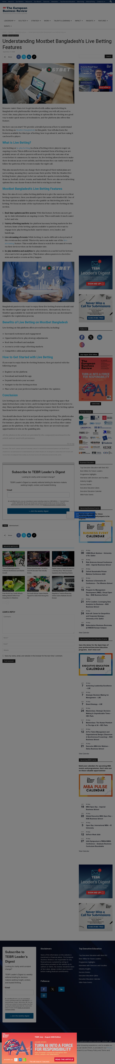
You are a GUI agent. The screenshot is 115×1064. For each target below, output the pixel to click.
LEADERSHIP (8, 21)
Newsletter (54, 1)
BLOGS (11, 32)
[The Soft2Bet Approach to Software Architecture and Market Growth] (13, 559)
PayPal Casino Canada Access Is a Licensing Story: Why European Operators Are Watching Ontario (63, 571)
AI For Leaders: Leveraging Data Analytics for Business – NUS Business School (98, 604)
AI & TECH (22, 21)
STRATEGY (35, 21)
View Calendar (84, 632)
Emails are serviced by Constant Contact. (54, 505)
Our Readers (19, 1)
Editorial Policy (90, 1)
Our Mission (37, 1)
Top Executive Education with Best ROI (94, 467)
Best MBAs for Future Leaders (91, 471)
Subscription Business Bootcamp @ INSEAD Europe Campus (99, 626)
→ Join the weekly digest (38, 511)
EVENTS (7, 26)
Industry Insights (86, 481)
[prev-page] (3, 602)
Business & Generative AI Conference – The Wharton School (99, 582)
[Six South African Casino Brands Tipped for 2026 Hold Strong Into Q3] (38, 583)
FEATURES (102, 21)
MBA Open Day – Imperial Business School (95, 808)
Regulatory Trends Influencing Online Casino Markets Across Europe (62, 596)
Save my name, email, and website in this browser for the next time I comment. (34, 656)
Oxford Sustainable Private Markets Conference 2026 (96, 572)
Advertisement (13, 525)
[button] (111, 1)
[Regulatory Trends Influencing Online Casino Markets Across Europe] (63, 583)
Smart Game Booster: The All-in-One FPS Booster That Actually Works (37, 571)
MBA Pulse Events (86, 495)
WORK (46, 21)
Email (9, 490)
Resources (29, 1)
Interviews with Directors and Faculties (94, 478)
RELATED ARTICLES (11, 546)
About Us (11, 1)
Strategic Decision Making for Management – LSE (97, 696)
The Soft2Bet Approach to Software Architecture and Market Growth (13, 571)
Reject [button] (58, 1061)
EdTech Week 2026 (93, 834)
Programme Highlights (88, 474)
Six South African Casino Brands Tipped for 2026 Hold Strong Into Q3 (38, 596)
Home (4, 1)
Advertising (80, 1)
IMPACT (78, 21)
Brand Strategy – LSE (94, 704)
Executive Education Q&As (89, 488)
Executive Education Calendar (91, 491)
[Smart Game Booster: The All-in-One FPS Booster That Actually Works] (38, 559)
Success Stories (86, 484)
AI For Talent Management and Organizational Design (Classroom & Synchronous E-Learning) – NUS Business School (99, 736)
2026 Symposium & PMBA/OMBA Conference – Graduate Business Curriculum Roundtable (98, 843)
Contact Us (100, 1)
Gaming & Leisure (20, 32)
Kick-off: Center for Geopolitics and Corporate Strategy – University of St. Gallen (98, 616)
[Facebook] (18, 57)
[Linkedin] (29, 57)
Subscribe (46, 1)
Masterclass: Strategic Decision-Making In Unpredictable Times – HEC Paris (98, 713)
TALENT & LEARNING (62, 21)
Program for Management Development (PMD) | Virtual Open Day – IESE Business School (99, 592)
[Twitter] (24, 57)
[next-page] (7, 602)
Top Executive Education (67, 1)
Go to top (70, 444)
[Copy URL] (34, 57)
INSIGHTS (89, 21)
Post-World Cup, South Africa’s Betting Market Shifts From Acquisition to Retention (12, 596)
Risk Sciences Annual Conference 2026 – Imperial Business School (99, 563)
